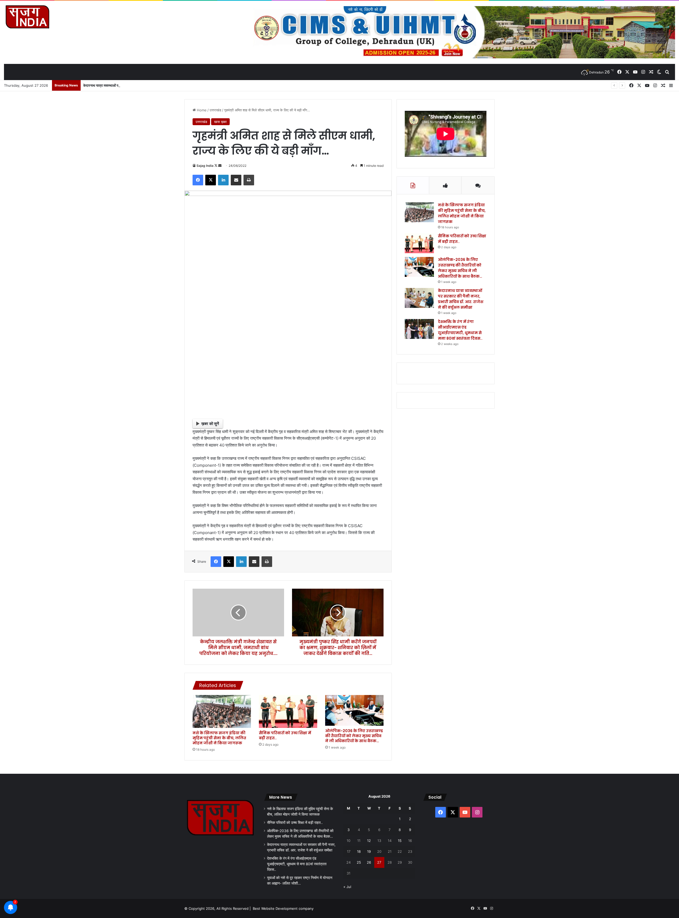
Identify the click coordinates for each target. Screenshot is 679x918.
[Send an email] (219, 166)
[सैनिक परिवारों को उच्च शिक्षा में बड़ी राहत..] (288, 711)
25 (359, 862)
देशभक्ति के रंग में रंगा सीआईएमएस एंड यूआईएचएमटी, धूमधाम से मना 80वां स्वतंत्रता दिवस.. (460, 330)
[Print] (248, 180)
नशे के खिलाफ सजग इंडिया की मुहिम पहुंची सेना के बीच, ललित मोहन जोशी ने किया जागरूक (219, 738)
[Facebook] (198, 180)
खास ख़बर (220, 122)
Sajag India (205, 166)
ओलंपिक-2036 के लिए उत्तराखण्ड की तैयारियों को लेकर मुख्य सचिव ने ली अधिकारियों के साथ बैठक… (354, 736)
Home (201, 110)
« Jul (347, 887)
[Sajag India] (27, 16)
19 (369, 851)
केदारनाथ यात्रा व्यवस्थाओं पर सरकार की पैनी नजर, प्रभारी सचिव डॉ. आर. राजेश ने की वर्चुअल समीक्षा (145, 85)
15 (400, 840)
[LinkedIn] (223, 180)
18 (359, 851)
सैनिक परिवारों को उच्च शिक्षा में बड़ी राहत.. (285, 735)
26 (369, 862)
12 (369, 840)
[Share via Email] (236, 180)
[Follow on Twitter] (216, 166)
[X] (210, 180)
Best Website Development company (283, 908)
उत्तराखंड (215, 110)
